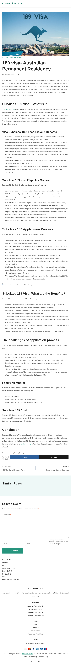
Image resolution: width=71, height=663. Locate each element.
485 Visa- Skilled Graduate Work (13, 468)
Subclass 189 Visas (8, 109)
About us (35, 624)
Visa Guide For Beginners (14, 57)
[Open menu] (67, 3)
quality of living (26, 444)
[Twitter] (35, 661)
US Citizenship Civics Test (35, 612)
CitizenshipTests (8, 74)
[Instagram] (39, 661)
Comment (7, 514)
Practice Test (6, 574)
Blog (3, 57)
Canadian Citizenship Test (35, 615)
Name (5, 543)
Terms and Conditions (35, 634)
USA (3, 577)
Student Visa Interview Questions (57, 468)
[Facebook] (31, 661)
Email (28, 543)
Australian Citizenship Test (35, 606)
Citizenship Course (8, 568)
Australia (5, 563)
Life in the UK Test (35, 609)
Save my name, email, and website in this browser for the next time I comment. (58, 541)
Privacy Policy (35, 631)
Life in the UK (7, 571)
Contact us (35, 627)
